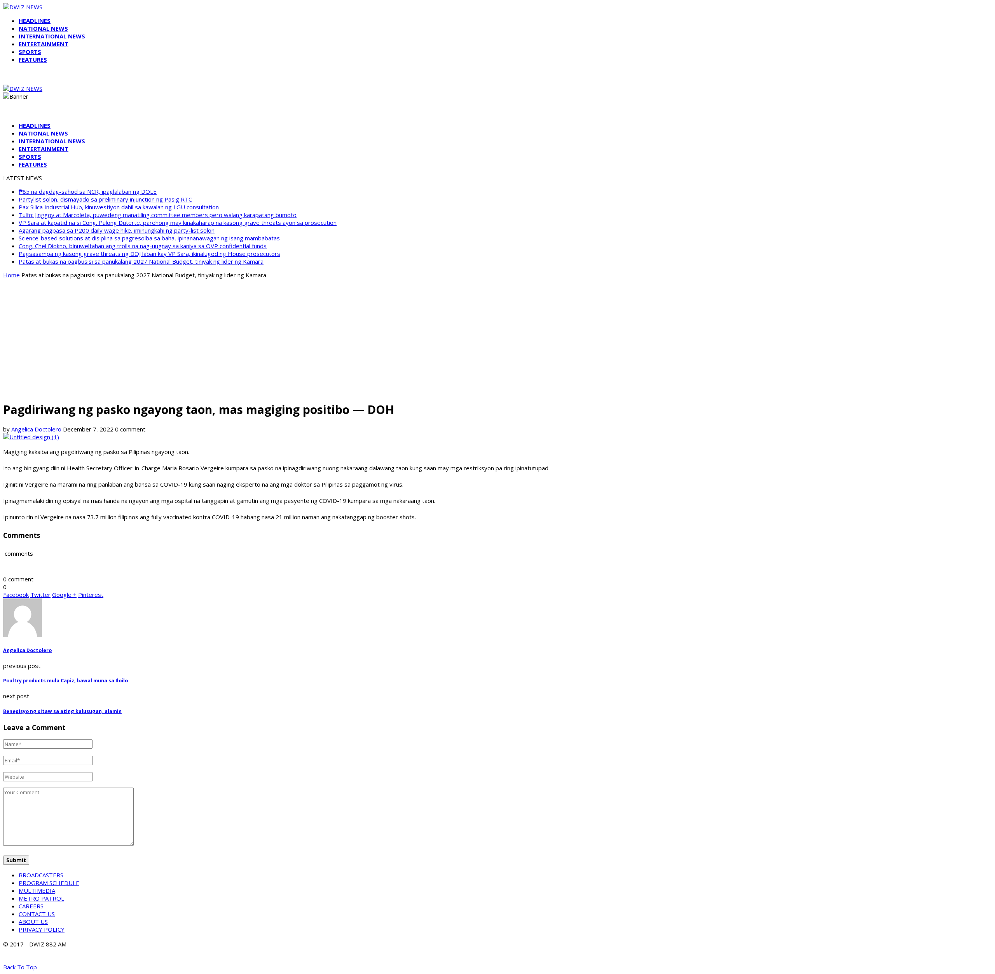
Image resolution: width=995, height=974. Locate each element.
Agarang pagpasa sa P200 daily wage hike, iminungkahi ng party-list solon (117, 230)
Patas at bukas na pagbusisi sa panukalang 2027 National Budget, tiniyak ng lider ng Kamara (141, 261)
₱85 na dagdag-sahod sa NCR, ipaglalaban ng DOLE (88, 191)
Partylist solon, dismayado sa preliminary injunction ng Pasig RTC (105, 199)
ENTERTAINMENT (43, 44)
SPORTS (30, 52)
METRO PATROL (41, 898)
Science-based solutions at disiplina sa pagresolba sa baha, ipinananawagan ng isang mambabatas (149, 238)
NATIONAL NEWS (43, 28)
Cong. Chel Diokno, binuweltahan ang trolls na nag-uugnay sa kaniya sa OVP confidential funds (143, 246)
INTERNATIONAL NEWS (52, 36)
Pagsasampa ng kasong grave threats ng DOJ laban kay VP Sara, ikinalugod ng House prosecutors (149, 253)
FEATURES (33, 59)
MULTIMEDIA (37, 890)
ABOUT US (33, 921)
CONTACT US (37, 914)
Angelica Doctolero (36, 429)
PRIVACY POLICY (42, 929)
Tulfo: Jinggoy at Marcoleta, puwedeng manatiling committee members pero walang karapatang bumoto (158, 215)
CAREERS (31, 906)
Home (11, 275)
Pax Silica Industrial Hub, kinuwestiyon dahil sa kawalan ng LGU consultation (119, 207)
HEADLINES (35, 20)
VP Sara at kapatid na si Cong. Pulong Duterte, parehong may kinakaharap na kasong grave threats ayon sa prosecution (178, 222)
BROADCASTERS (41, 875)
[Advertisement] (497, 339)
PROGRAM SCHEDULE (49, 883)
